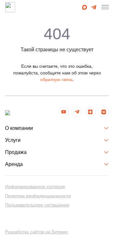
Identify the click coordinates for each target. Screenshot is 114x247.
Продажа (16, 152)
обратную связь (56, 79)
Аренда (14, 164)
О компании (19, 128)
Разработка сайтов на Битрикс (36, 231)
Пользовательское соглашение (37, 204)
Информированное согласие (35, 186)
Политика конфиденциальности (38, 195)
